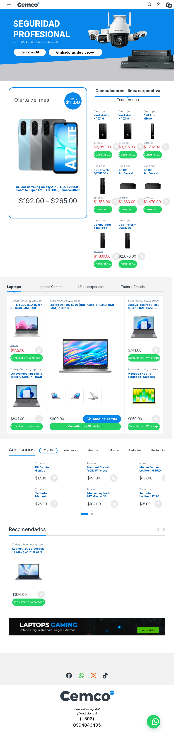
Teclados (41, 463)
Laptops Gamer (49, 287)
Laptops (14, 287)
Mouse (113, 450)
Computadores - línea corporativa (127, 91)
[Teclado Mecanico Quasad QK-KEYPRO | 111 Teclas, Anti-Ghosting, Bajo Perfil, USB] (22, 496)
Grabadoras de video (75, 52)
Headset (93, 450)
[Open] (8, 4)
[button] (84, 514)
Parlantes (134, 450)
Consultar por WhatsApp (103, 154)
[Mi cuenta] (158, 4)
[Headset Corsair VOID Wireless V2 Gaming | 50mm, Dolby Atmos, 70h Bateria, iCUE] (74, 470)
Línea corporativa (91, 287)
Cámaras (29, 52)
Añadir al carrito (139, 147)
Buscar (149, 4)
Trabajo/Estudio (133, 287)
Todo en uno (128, 100)
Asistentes (71, 450)
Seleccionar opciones (151, 419)
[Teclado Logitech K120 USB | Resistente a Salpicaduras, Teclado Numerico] (126, 496)
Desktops (100, 111)
